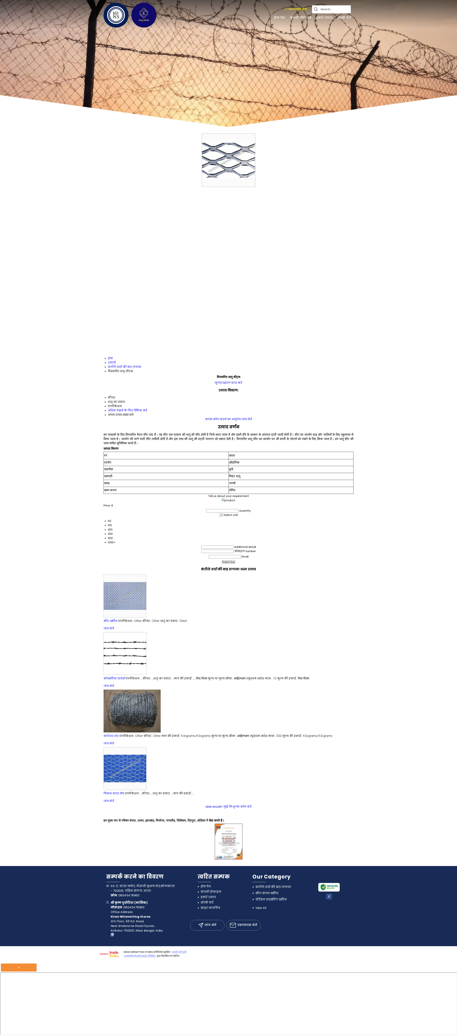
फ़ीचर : (151, 621)
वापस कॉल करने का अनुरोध (223, 419)
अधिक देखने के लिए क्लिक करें (127, 410)
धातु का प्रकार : (173, 621)
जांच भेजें (247, 419)
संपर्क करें (344, 18)
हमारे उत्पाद (325, 18)
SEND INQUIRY (214, 807)
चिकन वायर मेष (114, 793)
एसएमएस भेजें (297, 9)
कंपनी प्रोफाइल (301, 18)
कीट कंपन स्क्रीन (266, 893)
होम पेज (279, 18)
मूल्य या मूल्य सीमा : (227, 678)
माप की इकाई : (190, 678)
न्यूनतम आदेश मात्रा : (261, 678)
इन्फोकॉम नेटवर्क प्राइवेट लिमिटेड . (140, 955)
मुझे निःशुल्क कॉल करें (237, 807)
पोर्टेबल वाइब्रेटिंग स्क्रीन (271, 899)
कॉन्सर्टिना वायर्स (114, 678)
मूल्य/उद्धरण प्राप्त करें (228, 383)
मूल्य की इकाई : (293, 678)
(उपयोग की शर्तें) (179, 952)
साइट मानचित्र (210, 908)
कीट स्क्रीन (110, 621)
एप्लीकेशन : (130, 621)
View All (260, 908)
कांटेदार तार (111, 736)
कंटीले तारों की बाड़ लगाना (273, 887)
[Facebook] (329, 898)
